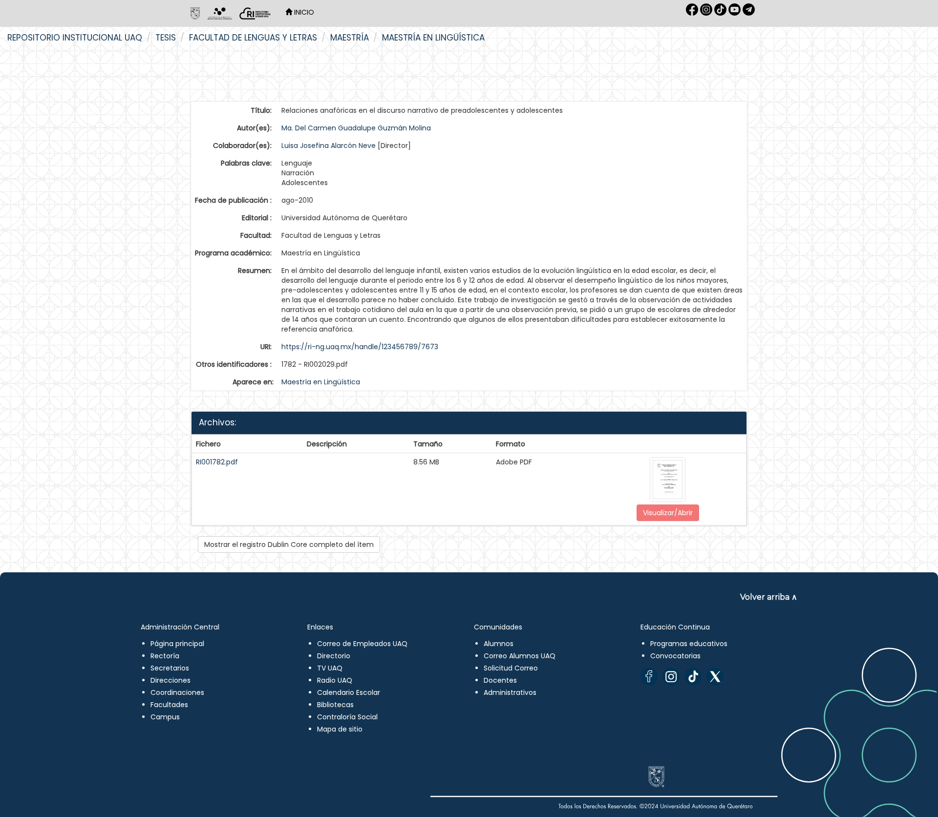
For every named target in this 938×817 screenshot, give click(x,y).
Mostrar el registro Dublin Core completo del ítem (289, 544)
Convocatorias (675, 656)
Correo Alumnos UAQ (519, 656)
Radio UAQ (334, 680)
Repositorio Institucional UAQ (74, 37)
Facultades (169, 705)
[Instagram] (671, 676)
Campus (165, 717)
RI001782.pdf (217, 462)
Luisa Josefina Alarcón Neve (328, 145)
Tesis (165, 37)
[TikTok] (693, 676)
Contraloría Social (347, 717)
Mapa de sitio (339, 729)
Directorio (333, 656)
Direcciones (170, 680)
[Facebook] (649, 676)
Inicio (303, 12)
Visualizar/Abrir (668, 513)
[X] (715, 676)
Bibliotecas (335, 705)
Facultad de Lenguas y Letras (253, 37)
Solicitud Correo (511, 668)
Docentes (500, 680)
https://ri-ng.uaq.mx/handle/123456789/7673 (359, 347)
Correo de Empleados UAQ (362, 644)
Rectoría (164, 656)
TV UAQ (329, 668)
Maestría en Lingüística (433, 37)
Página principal (177, 644)
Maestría (349, 37)
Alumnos (498, 644)
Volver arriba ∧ (768, 597)
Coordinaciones (177, 692)
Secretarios (169, 668)
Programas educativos (688, 644)
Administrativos (510, 692)
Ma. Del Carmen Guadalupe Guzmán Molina (356, 128)
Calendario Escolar (348, 692)
